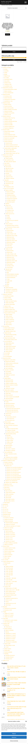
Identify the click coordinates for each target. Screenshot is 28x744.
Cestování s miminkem (9, 370)
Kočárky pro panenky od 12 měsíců (13, 526)
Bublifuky (7, 203)
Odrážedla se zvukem (10, 640)
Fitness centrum (9, 223)
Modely (5, 74)
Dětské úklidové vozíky (10, 348)
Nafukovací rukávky (11, 242)
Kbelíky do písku (9, 170)
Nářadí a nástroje (7, 91)
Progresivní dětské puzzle (11, 595)
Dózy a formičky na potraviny (12, 425)
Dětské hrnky (9, 437)
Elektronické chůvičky (10, 366)
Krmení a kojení (7, 422)
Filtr (14, 60)
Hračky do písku (7, 165)
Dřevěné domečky (8, 97)
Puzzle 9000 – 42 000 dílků (11, 581)
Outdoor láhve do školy (10, 492)
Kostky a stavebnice (10, 319)
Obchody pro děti (9, 336)
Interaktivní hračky (9, 317)
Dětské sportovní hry (10, 213)
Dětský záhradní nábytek (11, 161)
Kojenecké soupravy (10, 405)
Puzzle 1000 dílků (9, 569)
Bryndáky (9, 435)
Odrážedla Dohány (6, 514)
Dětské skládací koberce (11, 591)
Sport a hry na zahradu (9, 188)
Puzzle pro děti (7, 586)
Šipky (8, 284)
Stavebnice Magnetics (9, 128)
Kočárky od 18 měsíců (10, 524)
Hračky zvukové (9, 316)
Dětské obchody (7, 333)
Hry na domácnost (8, 341)
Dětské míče (8, 205)
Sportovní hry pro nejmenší (12, 220)
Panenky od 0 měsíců (10, 532)
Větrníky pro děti (10, 265)
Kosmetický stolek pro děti (11, 339)
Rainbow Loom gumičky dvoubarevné (14, 467)
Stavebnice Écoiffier (8, 124)
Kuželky (8, 217)
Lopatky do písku (9, 176)
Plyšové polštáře (7, 553)
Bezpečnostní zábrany (10, 361)
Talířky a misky (10, 442)
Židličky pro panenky (8, 544)
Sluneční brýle (8, 413)
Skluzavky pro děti (8, 610)
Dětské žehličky (9, 351)
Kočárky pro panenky (8, 521)
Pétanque (9, 218)
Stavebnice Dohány (8, 123)
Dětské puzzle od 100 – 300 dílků (12, 590)
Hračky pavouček (6, 1)
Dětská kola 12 (9, 627)
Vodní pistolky (10, 247)
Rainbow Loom (9, 465)
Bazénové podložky (11, 191)
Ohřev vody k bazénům (11, 197)
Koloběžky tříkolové (9, 657)
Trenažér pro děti (7, 84)
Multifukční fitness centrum (12, 225)
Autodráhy (6, 71)
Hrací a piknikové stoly (9, 160)
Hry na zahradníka (8, 356)
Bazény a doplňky (9, 190)
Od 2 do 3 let (5, 509)
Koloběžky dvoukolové (10, 655)
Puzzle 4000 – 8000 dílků (11, 578)
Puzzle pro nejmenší (10, 321)
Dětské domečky (6, 94)
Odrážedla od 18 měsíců (11, 637)
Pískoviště (6, 180)
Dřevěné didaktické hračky (9, 134)
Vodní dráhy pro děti (8, 621)
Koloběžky (6, 653)
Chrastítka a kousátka (8, 296)
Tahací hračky (8, 323)
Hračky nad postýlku (10, 302)
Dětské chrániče (7, 648)
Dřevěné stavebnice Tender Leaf (12, 146)
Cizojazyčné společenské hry (12, 598)
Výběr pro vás (6, 660)
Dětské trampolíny (9, 287)
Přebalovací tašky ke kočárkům (10, 459)
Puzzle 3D (8, 576)
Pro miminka (5, 559)
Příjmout (14, 733)
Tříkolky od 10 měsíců (8, 613)
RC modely (6, 77)
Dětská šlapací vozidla (10, 645)
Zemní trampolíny (9, 292)
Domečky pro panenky (9, 517)
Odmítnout (14, 737)
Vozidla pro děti (6, 623)
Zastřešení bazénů (11, 202)
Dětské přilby (7, 650)
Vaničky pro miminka (10, 388)
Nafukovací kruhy (10, 237)
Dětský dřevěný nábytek (9, 131)
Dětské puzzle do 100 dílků (11, 588)
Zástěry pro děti (7, 114)
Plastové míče (10, 208)
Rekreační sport (9, 269)
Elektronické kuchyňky (8, 108)
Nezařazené (5, 504)
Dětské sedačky (9, 314)
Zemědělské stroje (8, 86)
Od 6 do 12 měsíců (7, 512)
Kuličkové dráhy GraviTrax (9, 118)
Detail (7, 34)
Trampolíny (6, 286)
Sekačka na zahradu (10, 178)
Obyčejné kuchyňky (8, 111)
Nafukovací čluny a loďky (12, 235)
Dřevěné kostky (9, 143)
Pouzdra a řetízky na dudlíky (12, 432)
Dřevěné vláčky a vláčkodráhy (10, 148)
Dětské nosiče (9, 373)
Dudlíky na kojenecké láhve (12, 428)
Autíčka (5, 69)
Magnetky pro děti (8, 484)
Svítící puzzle (8, 585)
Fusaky (7, 401)
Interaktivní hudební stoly (9, 309)
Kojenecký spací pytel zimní (12, 412)
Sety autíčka (6, 81)
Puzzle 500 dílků (9, 579)
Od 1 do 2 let (5, 506)
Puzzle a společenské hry (8, 561)
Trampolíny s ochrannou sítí (11, 291)
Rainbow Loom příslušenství (11, 480)
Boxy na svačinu (9, 490)
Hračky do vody (9, 228)
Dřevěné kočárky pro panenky (12, 522)
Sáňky (8, 282)
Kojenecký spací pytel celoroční (13, 408)
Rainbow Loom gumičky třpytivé (13, 479)
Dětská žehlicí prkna (10, 343)
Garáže (5, 72)
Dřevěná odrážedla (8, 652)
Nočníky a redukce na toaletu (12, 385)
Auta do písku (8, 166)
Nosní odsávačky (9, 368)
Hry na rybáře (7, 353)
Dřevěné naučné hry (8, 139)
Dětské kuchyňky (6, 102)
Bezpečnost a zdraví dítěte (9, 359)
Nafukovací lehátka (11, 239)
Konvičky (7, 173)
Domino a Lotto (9, 600)
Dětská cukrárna (7, 104)
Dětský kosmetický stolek (9, 338)
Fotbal (8, 279)
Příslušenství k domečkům (9, 99)
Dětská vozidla (7, 643)
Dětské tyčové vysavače (11, 346)
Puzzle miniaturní (9, 583)
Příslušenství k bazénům (12, 198)
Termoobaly (9, 443)
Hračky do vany (7, 306)
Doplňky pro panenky (8, 519)
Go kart (7, 647)
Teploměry (8, 386)
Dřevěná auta (7, 133)
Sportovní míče (10, 212)
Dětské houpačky (9, 158)
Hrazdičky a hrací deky (9, 307)
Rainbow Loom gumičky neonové (14, 472)
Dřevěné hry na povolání (9, 138)
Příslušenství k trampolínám (11, 289)
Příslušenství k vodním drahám (10, 620)
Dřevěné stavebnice (8, 141)
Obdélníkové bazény (11, 195)
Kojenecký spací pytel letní (12, 410)
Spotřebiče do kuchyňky (9, 113)
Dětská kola (6, 625)
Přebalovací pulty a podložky (11, 457)
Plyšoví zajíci (7, 558)
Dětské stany (9, 232)
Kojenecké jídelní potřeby (11, 433)
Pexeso (7, 601)
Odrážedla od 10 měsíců (11, 633)
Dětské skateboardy (11, 277)
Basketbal (9, 270)
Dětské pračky (9, 344)
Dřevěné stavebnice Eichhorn (12, 144)
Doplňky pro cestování (10, 375)
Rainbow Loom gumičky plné (13, 474)
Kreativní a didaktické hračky (9, 460)
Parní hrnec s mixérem (10, 448)
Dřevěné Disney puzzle (10, 593)
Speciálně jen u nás (8, 101)
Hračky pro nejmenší (7, 294)
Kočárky (7, 376)
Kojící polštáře (8, 447)
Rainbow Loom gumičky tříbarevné (14, 477)
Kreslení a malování (8, 462)
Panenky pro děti (6, 516)
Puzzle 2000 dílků (9, 573)
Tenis (8, 222)
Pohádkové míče (10, 210)
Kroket (8, 215)
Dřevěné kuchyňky (8, 106)
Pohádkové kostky (8, 119)
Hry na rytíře (6, 354)
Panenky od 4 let (9, 539)
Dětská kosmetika (9, 380)
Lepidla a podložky (9, 566)
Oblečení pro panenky (8, 527)
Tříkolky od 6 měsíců (8, 616)
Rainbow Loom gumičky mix (12, 470)
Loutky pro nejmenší (8, 549)
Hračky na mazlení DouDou (11, 301)
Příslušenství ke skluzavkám (10, 608)
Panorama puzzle (9, 568)
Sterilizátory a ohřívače (10, 450)
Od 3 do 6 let (5, 511)
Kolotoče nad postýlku (10, 304)
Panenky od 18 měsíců (10, 534)
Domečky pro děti (8, 96)
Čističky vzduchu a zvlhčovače (12, 363)
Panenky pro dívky (8, 529)
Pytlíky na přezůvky (9, 494)
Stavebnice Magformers (9, 126)
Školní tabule (7, 502)
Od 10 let (5, 507)
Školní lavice (6, 487)
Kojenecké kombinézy (10, 403)
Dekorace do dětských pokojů (12, 391)
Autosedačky (8, 371)
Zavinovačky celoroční (11, 417)
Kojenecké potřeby (7, 358)
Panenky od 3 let (9, 538)
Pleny (7, 455)
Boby (8, 272)
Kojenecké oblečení (8, 400)
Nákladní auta (7, 76)
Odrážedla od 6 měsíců (10, 638)
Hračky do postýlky (8, 299)
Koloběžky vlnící (9, 658)
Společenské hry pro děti (11, 603)
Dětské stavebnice (7, 116)
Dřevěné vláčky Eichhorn (11, 151)
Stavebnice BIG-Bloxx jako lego (10, 121)
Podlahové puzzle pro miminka (10, 311)
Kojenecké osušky (9, 381)
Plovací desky (10, 244)
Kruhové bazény (10, 193)
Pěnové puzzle (7, 563)
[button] (26, 721)
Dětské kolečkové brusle (12, 275)
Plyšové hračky (6, 546)
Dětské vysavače (9, 349)
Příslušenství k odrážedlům (11, 642)
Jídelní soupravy (10, 438)
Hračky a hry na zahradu (8, 155)
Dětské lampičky (9, 364)
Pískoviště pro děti (9, 183)
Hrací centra (6, 163)
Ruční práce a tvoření (8, 485)
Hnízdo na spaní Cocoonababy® (12, 396)
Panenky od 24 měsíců (10, 536)
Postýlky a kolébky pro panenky (10, 543)
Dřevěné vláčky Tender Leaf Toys (12, 153)
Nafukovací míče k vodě (12, 240)
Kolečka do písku (9, 171)
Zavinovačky (8, 415)
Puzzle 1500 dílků (9, 571)
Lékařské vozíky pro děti (11, 331)
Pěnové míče (9, 207)
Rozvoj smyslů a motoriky (9, 312)
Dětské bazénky (10, 230)
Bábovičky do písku (9, 168)
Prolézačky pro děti (10, 186)
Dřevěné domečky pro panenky (10, 136)
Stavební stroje (7, 82)
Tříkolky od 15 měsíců (8, 615)
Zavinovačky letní (10, 418)
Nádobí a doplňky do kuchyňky (10, 109)
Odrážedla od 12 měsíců (11, 635)
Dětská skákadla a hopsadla (13, 274)
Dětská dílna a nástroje (8, 87)
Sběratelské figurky (8, 79)
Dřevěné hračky (6, 129)
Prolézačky (6, 185)
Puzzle (5, 564)
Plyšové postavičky (8, 554)
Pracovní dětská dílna (8, 92)
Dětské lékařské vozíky (9, 329)
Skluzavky (5, 606)
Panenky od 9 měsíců (10, 541)
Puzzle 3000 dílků (9, 574)
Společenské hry (7, 596)
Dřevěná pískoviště (9, 181)
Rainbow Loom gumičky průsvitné (14, 475)
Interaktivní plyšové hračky (9, 548)
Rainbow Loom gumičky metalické (14, 469)
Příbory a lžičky (10, 440)
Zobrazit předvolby (14, 741)
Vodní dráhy (5, 618)
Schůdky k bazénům (11, 200)
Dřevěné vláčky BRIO (10, 149)
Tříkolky (4, 611)
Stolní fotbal (8, 605)
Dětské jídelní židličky (10, 423)
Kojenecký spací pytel (10, 406)
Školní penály (8, 497)
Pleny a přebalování (8, 452)
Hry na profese (6, 326)
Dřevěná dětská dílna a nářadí (10, 89)
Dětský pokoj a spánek (9, 390)
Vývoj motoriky (9, 324)
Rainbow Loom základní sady (12, 482)
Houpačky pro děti (8, 156)
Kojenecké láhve (9, 445)
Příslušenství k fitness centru (13, 227)
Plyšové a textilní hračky (9, 551)
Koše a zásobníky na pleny (11, 454)
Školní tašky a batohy (10, 499)
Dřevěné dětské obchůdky (11, 334)
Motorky (7, 632)
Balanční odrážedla (9, 630)
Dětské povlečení (9, 395)
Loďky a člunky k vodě (11, 233)
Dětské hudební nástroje (9, 328)
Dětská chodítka (7, 297)
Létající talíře (9, 281)
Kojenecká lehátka (9, 398)
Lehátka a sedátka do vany (11, 383)
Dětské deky (8, 393)
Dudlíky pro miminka (11, 430)
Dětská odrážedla (8, 628)
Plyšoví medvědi (7, 556)
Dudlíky (7, 427)
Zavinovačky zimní (10, 420)
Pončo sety (9, 245)
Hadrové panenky (9, 531)
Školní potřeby (7, 489)
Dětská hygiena (7, 378)
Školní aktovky (8, 496)
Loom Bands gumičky (8, 464)
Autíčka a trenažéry (7, 67)
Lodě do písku (8, 175)
